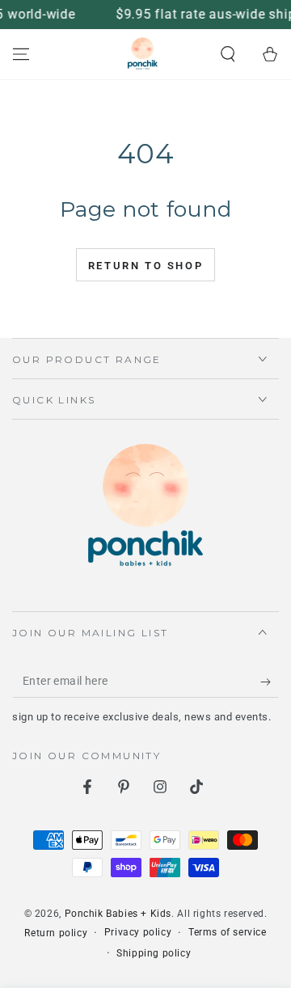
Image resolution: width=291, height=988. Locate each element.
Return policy (55, 933)
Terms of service (227, 932)
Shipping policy (153, 953)
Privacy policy (137, 932)
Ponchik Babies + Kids (118, 913)
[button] (228, 54)
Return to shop (145, 266)
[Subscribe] (269, 681)
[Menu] (21, 54)
